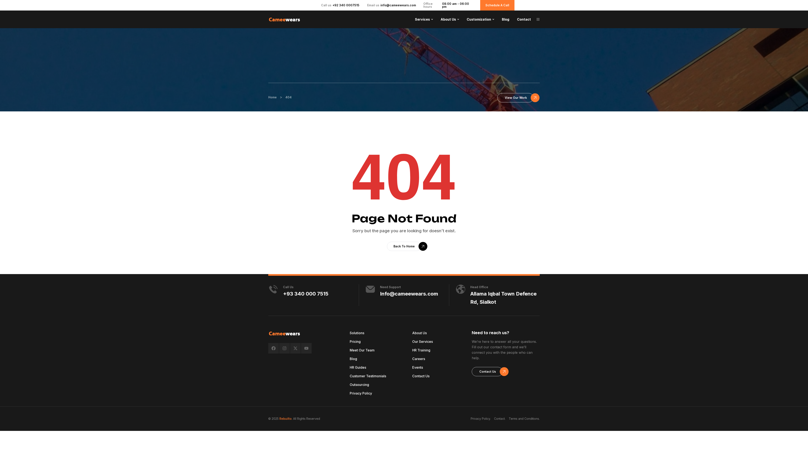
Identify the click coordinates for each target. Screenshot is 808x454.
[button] (538, 19)
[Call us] (273, 289)
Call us (288, 287)
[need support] (370, 289)
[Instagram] (284, 348)
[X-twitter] (295, 348)
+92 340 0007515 (345, 5)
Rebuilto (285, 418)
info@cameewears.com (398, 5)
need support (390, 287)
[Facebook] (273, 348)
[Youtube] (306, 348)
